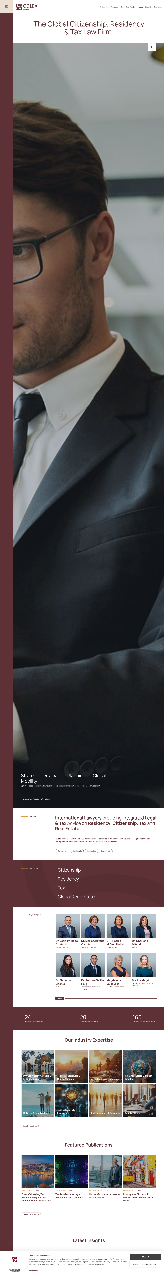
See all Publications (31, 1214)
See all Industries (30, 1126)
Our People (77, 851)
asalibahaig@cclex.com (93, 964)
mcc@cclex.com (90, 924)
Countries (158, 7)
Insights (148, 7)
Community (106, 851)
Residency (115, 7)
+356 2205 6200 (65, 928)
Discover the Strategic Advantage (36, 799)
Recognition (91, 851)
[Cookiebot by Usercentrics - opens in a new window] (14, 1270)
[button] (152, 47)
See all (59, 998)
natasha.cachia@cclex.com (69, 962)
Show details (34, 1271)
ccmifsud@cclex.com (143, 924)
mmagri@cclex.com (143, 964)
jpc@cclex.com (64, 924)
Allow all (145, 1257)
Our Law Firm (62, 851)
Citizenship (104, 7)
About (141, 7)
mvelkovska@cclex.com (119, 964)
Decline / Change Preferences (144, 1264)
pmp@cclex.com (116, 924)
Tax (122, 7)
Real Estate (130, 7)
